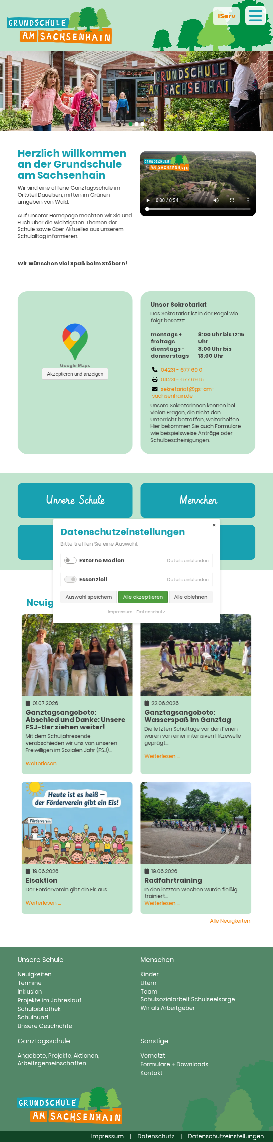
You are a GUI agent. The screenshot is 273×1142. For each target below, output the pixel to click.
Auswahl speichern (89, 596)
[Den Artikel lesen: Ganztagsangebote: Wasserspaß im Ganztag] (195, 692)
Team (148, 992)
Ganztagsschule (44, 1041)
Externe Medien (102, 560)
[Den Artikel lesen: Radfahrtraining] (195, 860)
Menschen (198, 500)
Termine (30, 983)
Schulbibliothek (39, 1009)
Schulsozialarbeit (165, 999)
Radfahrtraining (173, 880)
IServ (226, 16)
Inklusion (30, 992)
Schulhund (33, 1017)
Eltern (148, 983)
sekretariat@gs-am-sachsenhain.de (183, 392)
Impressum (107, 1136)
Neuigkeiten (35, 974)
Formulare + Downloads (174, 1064)
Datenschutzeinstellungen (226, 1136)
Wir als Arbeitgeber (167, 1008)
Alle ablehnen (190, 596)
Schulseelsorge (213, 999)
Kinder (149, 974)
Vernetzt (152, 1056)
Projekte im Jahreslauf (50, 1000)
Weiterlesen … (43, 763)
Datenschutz (155, 1136)
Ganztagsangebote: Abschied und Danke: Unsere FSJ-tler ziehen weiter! (76, 719)
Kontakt (151, 1073)
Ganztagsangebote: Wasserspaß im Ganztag (187, 715)
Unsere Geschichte (45, 1026)
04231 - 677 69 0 (181, 370)
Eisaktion (42, 880)
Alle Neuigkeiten (230, 921)
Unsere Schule (75, 500)
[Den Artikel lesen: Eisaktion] (77, 860)
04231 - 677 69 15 (182, 379)
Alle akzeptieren (143, 596)
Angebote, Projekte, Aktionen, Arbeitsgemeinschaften (58, 1059)
